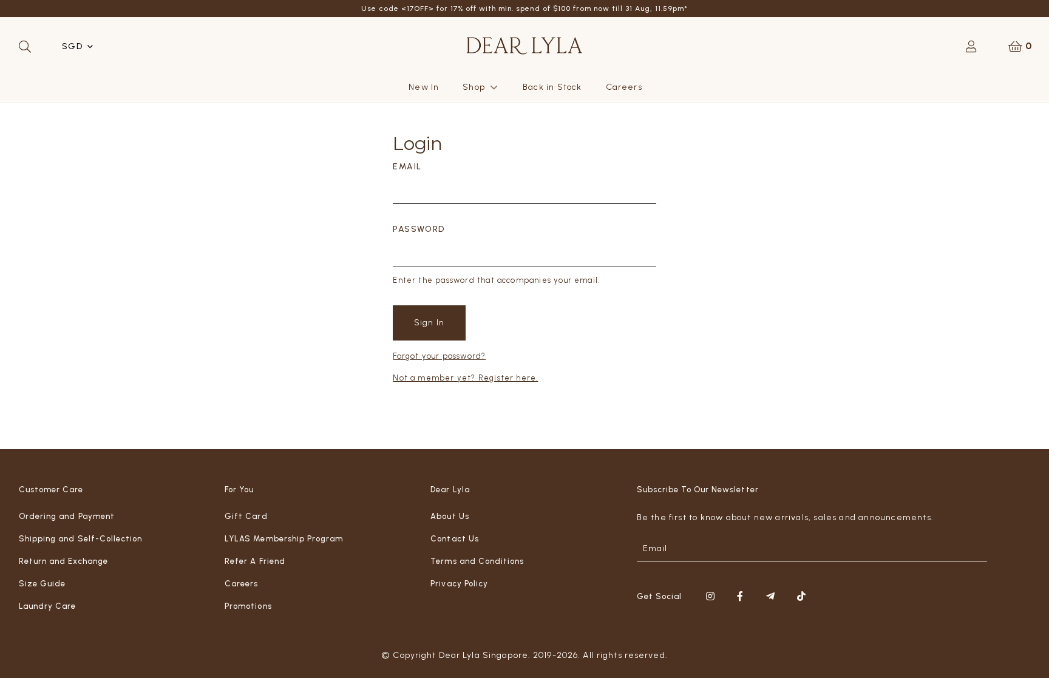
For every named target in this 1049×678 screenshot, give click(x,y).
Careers (624, 87)
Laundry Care (47, 606)
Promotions (248, 606)
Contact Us (454, 538)
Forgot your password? (439, 356)
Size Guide (42, 583)
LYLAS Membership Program (284, 538)
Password (418, 229)
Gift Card (246, 516)
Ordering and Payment (67, 516)
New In (424, 87)
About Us (449, 516)
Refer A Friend (255, 561)
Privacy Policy (459, 583)
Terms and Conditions (477, 561)
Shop (474, 87)
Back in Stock (552, 87)
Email (407, 166)
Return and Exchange (63, 561)
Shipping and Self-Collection (80, 538)
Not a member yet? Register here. (465, 377)
